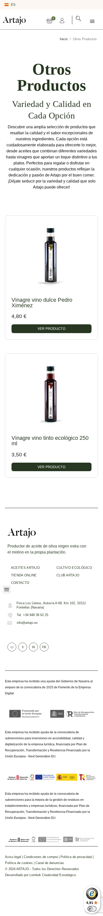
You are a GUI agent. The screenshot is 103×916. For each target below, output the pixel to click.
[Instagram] (88, 4)
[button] (79, 19)
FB (44, 647)
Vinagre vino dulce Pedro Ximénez (42, 303)
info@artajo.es (27, 623)
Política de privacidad (76, 857)
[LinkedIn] (95, 4)
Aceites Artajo (25, 568)
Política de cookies (19, 863)
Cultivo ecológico (74, 568)
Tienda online (24, 575)
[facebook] (74, 4)
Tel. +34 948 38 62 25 (32, 615)
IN (33, 647)
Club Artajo (67, 575)
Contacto (20, 583)
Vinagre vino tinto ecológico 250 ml (50, 441)
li (12, 647)
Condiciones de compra (41, 857)
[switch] (92, 908)
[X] (81, 4)
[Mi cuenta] (62, 20)
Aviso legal (13, 857)
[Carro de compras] (49, 21)
